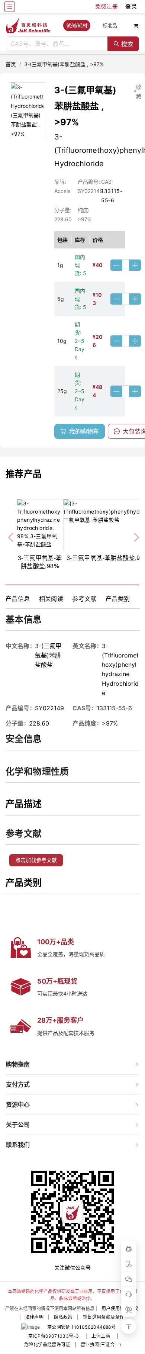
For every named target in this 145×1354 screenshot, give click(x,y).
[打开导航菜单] (9, 6)
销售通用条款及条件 (104, 1317)
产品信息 (18, 598)
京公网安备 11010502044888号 (81, 1327)
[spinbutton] (126, 265)
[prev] (11, 536)
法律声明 (34, 1317)
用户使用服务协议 (120, 1308)
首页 (11, 64)
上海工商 (100, 1336)
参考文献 (84, 598)
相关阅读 (51, 598)
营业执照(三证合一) (101, 1344)
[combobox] (57, 43)
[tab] (72, 1064)
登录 (131, 6)
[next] (133, 536)
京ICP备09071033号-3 (53, 1336)
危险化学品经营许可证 (47, 1344)
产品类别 (118, 598)
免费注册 (106, 6)
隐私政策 (63, 1317)
